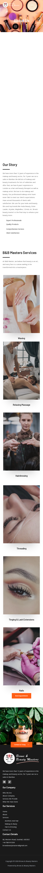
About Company (9, 796)
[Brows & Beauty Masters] (11, 5)
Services (6, 817)
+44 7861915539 (9, 842)
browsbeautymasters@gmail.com (15, 845)
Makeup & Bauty (11, 824)
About (5, 814)
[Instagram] (4, 782)
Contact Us (7, 830)
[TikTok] (9, 782)
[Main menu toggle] (38, 4)
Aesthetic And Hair (12, 821)
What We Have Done (10, 802)
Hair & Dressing (11, 827)
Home (5, 811)
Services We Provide (10, 799)
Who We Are (7, 793)
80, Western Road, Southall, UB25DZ (16, 839)
